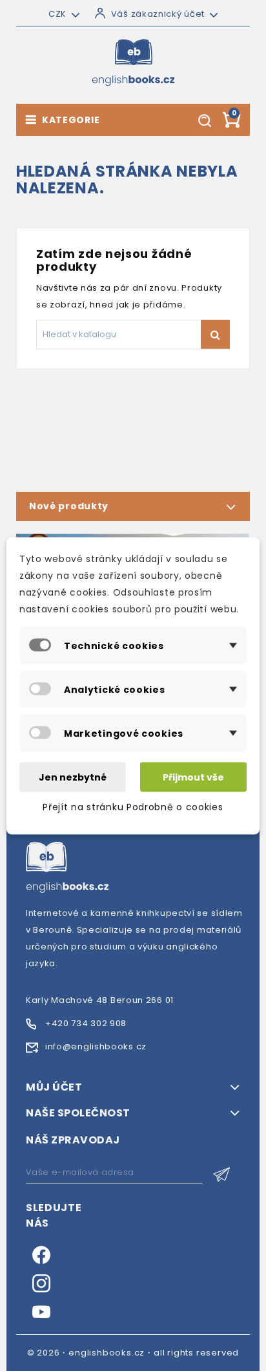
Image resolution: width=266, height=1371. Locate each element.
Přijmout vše (193, 776)
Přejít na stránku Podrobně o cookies (133, 806)
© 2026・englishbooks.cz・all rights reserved (133, 1353)
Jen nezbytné (73, 776)
